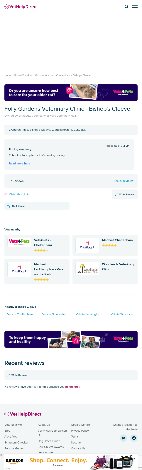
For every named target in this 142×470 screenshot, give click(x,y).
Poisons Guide (13, 448)
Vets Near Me (13, 425)
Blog (7, 431)
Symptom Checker (16, 442)
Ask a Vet (10, 436)
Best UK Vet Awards (51, 447)
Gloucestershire (44, 75)
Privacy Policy (80, 431)
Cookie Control (81, 425)
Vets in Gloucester (54, 314)
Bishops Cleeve (82, 75)
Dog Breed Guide (49, 441)
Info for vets (45, 453)
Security (76, 442)
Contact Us (78, 448)
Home (7, 75)
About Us (44, 425)
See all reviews (123, 181)
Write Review (127, 194)
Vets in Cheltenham (20, 314)
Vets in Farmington (88, 314)
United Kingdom (23, 75)
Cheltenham (63, 75)
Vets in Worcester (122, 314)
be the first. (72, 387)
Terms (75, 436)
